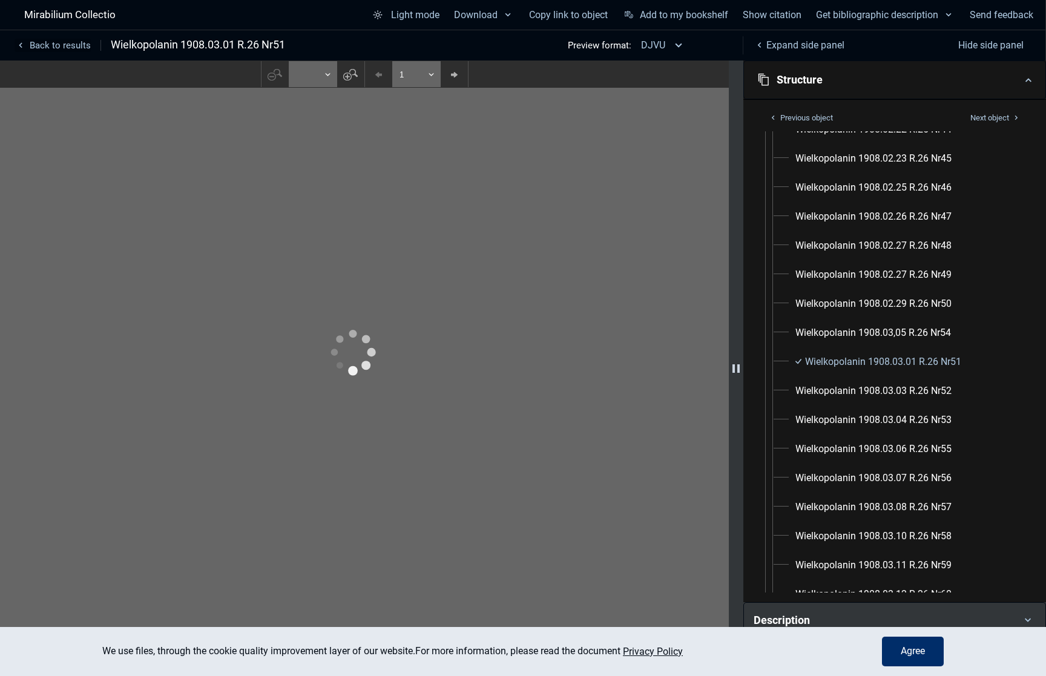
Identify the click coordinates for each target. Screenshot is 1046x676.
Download (476, 15)
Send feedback (1001, 15)
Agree (913, 651)
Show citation (772, 15)
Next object (989, 117)
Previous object (806, 117)
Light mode (415, 15)
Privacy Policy (653, 651)
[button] (894, 80)
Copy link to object (568, 15)
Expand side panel (805, 45)
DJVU (653, 45)
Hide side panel (991, 45)
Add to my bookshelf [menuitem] (684, 15)
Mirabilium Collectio (70, 14)
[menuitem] (873, 158)
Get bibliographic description (877, 15)
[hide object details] (736, 368)
